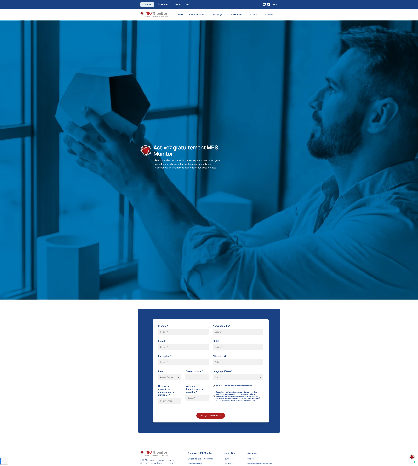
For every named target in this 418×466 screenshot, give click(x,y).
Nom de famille (221, 325)
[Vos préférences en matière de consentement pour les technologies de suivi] (414, 462)
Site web (218, 356)
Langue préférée (222, 371)
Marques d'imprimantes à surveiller (194, 389)
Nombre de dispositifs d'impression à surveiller (166, 390)
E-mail (162, 341)
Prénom (163, 325)
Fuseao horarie (194, 371)
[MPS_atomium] (412, 455)
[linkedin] (268, 4)
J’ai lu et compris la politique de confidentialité (234, 386)
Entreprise (164, 356)
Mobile (217, 341)
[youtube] (264, 4)
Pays (161, 371)
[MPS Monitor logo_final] (154, 12)
